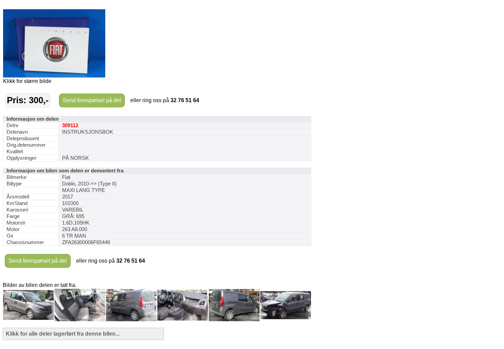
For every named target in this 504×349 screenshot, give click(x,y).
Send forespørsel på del (92, 100)
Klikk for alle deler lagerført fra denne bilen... (63, 334)
